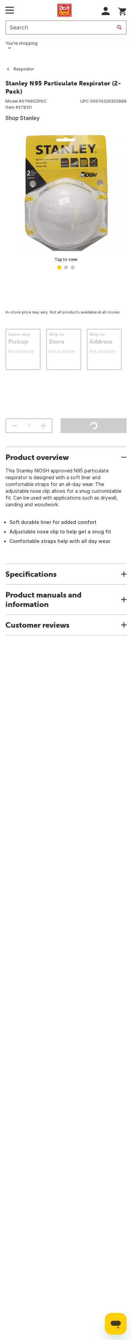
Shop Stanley (22, 118)
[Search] (119, 27)
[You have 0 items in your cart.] (122, 10)
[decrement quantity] (14, 425)
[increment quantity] (43, 425)
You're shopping (21, 43)
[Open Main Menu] (9, 10)
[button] (106, 11)
